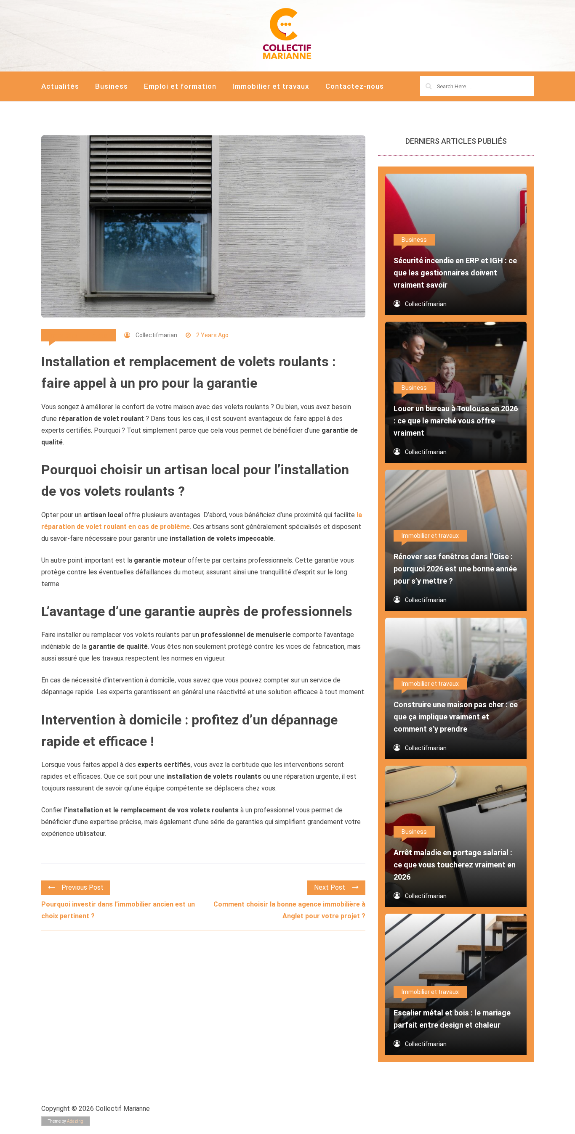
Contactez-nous (354, 86)
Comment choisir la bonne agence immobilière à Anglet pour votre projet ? (289, 910)
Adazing (75, 1121)
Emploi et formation (180, 86)
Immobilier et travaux (270, 86)
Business (111, 86)
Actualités (60, 86)
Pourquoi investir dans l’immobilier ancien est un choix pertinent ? (118, 910)
